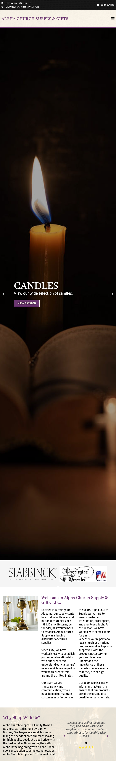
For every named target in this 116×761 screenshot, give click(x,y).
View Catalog (27, 303)
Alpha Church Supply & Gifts (35, 19)
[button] (3, 294)
